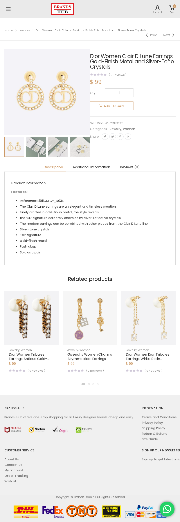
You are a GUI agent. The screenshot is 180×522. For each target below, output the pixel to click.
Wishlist (10, 481)
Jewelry (24, 30)
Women (129, 129)
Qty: (93, 93)
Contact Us (13, 465)
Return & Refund (154, 433)
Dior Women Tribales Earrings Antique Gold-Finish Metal (28, 359)
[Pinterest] (120, 136)
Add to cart (114, 106)
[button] (31, 340)
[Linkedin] (128, 136)
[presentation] (93, 147)
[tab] (53, 167)
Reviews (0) (130, 167)
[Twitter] (112, 136)
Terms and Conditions (159, 417)
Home (8, 30)
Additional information (91, 167)
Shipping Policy (153, 428)
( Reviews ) (117, 74)
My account (13, 470)
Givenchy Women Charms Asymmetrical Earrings (89, 356)
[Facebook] (105, 136)
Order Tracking (16, 476)
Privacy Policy (152, 422)
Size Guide (150, 439)
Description (53, 167)
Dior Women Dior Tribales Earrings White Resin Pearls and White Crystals (147, 359)
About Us (11, 459)
